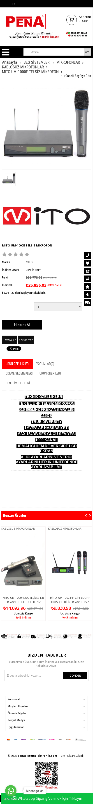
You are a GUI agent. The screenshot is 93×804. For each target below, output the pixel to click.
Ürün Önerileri (50, 373)
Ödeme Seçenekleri (19, 373)
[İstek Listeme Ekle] (87, 271)
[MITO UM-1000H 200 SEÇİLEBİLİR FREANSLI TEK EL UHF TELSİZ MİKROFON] (23, 562)
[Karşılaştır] (87, 279)
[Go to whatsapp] (10, 790)
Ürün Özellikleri (18, 364)
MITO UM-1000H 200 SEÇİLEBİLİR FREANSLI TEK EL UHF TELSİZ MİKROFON (23, 602)
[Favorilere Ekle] (87, 263)
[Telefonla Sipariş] (87, 255)
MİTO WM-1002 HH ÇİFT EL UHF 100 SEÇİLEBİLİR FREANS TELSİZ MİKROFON (70, 602)
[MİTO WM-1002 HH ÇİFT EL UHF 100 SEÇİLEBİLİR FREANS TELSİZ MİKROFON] (70, 562)
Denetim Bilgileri (18, 383)
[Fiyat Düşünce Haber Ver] (87, 294)
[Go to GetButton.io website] (11, 799)
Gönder (75, 676)
